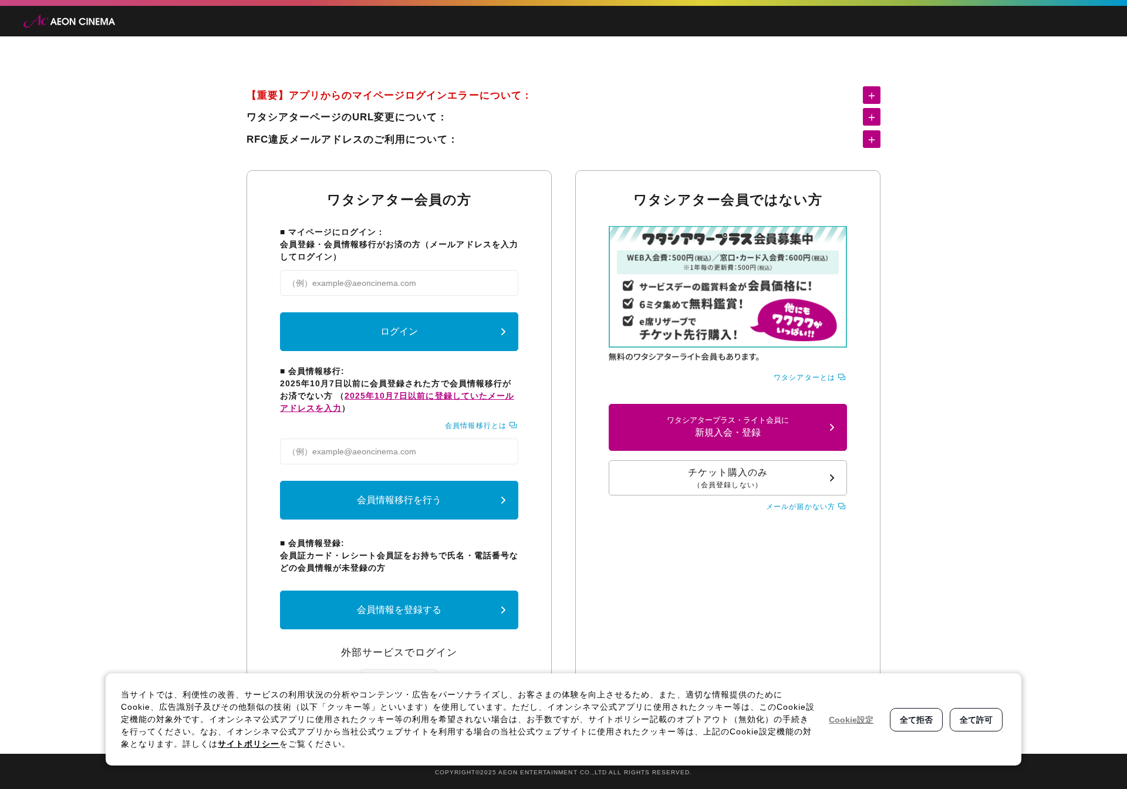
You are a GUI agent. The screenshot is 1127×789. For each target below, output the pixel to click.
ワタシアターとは (804, 377)
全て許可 (976, 719)
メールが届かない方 (800, 507)
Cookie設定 (851, 719)
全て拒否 (916, 719)
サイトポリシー (248, 743)
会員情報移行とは (475, 426)
